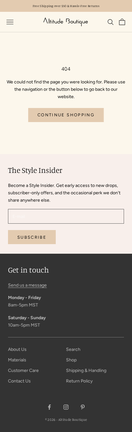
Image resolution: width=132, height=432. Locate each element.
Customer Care (23, 370)
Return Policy (79, 381)
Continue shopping (66, 114)
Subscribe (31, 237)
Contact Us (19, 381)
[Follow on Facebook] (49, 407)
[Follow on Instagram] (66, 407)
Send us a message (27, 285)
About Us (17, 349)
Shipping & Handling (86, 370)
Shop (71, 360)
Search (73, 349)
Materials (17, 360)
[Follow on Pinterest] (82, 407)
